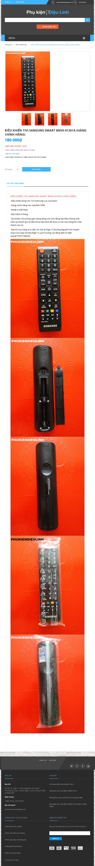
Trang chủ (43, 760)
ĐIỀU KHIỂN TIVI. (21, 45)
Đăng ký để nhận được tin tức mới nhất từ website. (67, 826)
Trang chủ (8, 45)
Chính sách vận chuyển (13, 826)
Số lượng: (8, 169)
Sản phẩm (52, 760)
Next (75, 120)
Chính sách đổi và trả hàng (15, 833)
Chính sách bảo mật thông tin (15, 840)
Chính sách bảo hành (13, 853)
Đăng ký (8, 2)
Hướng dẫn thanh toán (13, 846)
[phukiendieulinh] (47, 12)
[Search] (84, 20)
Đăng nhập (20, 2)
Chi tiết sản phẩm (15, 183)
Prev (19, 120)
